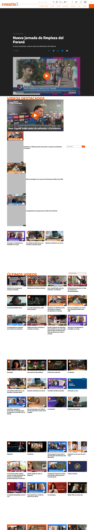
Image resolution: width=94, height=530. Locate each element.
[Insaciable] (16, 373)
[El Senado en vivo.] (77, 392)
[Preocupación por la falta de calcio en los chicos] (37, 496)
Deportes (78, 6)
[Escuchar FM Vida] (67, 2)
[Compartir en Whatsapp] (58, 51)
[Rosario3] (9, 3)
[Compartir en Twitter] (54, 50)
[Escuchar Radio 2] (63, 2)
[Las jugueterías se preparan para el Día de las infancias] (35, 216)
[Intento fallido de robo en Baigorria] (37, 476)
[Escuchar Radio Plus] (71, 2)
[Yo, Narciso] (77, 373)
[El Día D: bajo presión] (77, 412)
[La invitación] (57, 412)
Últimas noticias (53, 6)
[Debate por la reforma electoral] (37, 290)
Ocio (83, 6)
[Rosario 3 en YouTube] (87, 2)
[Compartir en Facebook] (49, 51)
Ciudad (61, 6)
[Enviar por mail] (67, 50)
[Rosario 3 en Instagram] (84, 2)
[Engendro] (16, 456)
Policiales (71, 6)
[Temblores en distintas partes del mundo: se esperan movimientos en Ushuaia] (35, 150)
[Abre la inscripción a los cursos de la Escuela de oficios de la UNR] (35, 183)
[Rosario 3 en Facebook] (77, 2)
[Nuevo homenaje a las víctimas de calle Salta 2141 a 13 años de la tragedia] (37, 412)
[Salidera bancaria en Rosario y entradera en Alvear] (37, 331)
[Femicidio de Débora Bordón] (57, 392)
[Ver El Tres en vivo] (60, 2)
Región (66, 6)
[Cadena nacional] (77, 476)
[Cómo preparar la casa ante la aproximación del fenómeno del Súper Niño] (57, 456)
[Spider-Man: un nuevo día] (77, 496)
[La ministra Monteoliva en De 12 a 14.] (16, 496)
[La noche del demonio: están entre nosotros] (37, 309)
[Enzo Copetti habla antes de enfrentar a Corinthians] (35, 115)
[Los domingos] (57, 496)
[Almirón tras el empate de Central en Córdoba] (16, 290)
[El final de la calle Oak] (57, 373)
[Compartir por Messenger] (62, 51)
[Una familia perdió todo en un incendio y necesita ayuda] (35, 244)
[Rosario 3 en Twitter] (80, 2)
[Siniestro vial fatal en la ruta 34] (54, 244)
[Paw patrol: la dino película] (37, 373)
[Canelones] (37, 456)
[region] (47, 19)
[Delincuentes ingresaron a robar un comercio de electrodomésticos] (77, 290)
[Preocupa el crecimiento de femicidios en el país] (16, 244)
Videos (86, 6)
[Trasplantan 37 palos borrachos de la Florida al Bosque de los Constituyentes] (57, 476)
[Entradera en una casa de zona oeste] (77, 456)
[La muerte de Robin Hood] (16, 309)
